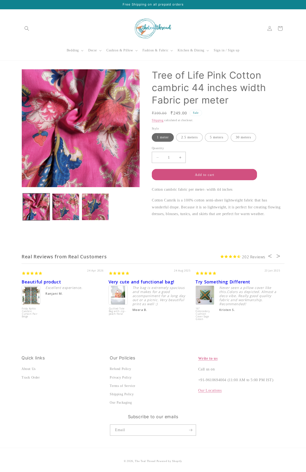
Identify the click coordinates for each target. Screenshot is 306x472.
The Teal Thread (145, 461)
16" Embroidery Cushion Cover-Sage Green (203, 314)
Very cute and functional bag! (141, 282)
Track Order (31, 377)
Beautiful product (41, 282)
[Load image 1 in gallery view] (36, 206)
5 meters (216, 137)
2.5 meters (189, 137)
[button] (27, 28)
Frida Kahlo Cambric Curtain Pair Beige (29, 312)
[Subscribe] (190, 430)
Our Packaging (121, 402)
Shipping (158, 120)
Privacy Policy (120, 377)
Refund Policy (120, 369)
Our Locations (210, 390)
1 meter (163, 137)
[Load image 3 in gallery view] (95, 206)
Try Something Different (222, 282)
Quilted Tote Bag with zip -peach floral (117, 311)
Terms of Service (122, 386)
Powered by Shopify (169, 461)
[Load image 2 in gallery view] (65, 206)
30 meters (243, 137)
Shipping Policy (122, 394)
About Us (29, 369)
